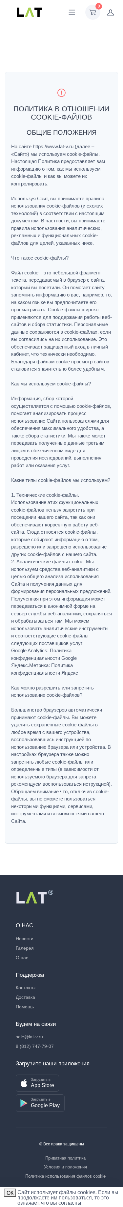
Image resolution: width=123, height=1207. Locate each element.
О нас (22, 957)
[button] (37, 1083)
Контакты (25, 987)
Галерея (25, 948)
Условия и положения (65, 1167)
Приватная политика (65, 1158)
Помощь (25, 1006)
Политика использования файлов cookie (65, 1176)
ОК (10, 1193)
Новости (24, 938)
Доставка (25, 997)
